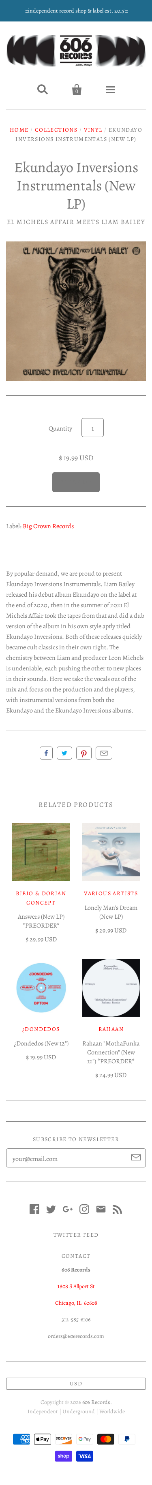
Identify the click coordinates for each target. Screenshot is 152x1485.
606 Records (96, 1402)
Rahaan (111, 1029)
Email (104, 753)
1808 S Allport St (76, 1286)
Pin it (84, 753)
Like (46, 753)
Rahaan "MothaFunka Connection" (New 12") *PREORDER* (110, 1052)
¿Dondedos (41, 1029)
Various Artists (111, 893)
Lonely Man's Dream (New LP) (110, 912)
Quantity (60, 428)
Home (19, 130)
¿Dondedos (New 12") (41, 1043)
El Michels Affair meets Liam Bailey (76, 222)
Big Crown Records (48, 526)
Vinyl (93, 130)
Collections (56, 130)
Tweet (64, 753)
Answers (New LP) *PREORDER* (41, 921)
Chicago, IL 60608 (76, 1303)
